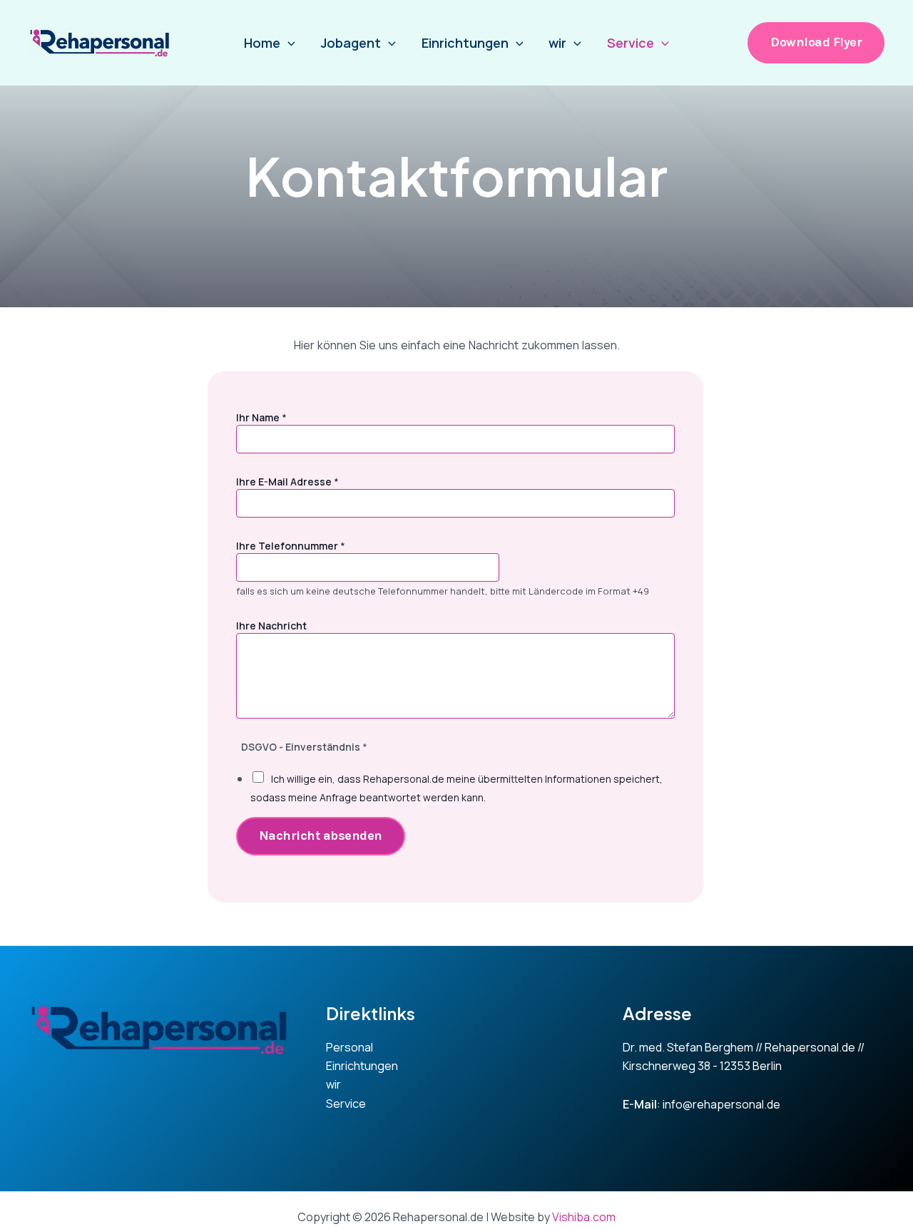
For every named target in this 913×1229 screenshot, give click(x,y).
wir (557, 42)
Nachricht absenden (320, 835)
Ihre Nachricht (271, 625)
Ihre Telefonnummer (290, 545)
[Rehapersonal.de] (100, 42)
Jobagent (351, 42)
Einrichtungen (465, 42)
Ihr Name (261, 417)
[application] (287, 43)
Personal (349, 1047)
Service (630, 42)
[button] (816, 42)
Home (262, 42)
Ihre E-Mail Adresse (287, 481)
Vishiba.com (584, 1217)
